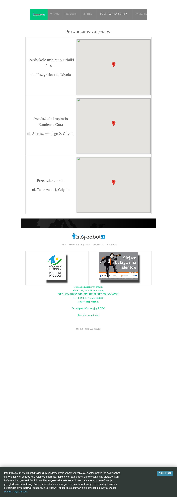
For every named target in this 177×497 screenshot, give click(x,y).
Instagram (112, 244)
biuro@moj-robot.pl (88, 301)
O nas (63, 244)
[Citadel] (88, 236)
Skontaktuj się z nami (79, 244)
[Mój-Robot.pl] (39, 14)
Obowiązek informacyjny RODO (88, 308)
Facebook (99, 244)
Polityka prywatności (88, 315)
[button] (113, 64)
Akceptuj (165, 473)
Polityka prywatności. (16, 491)
